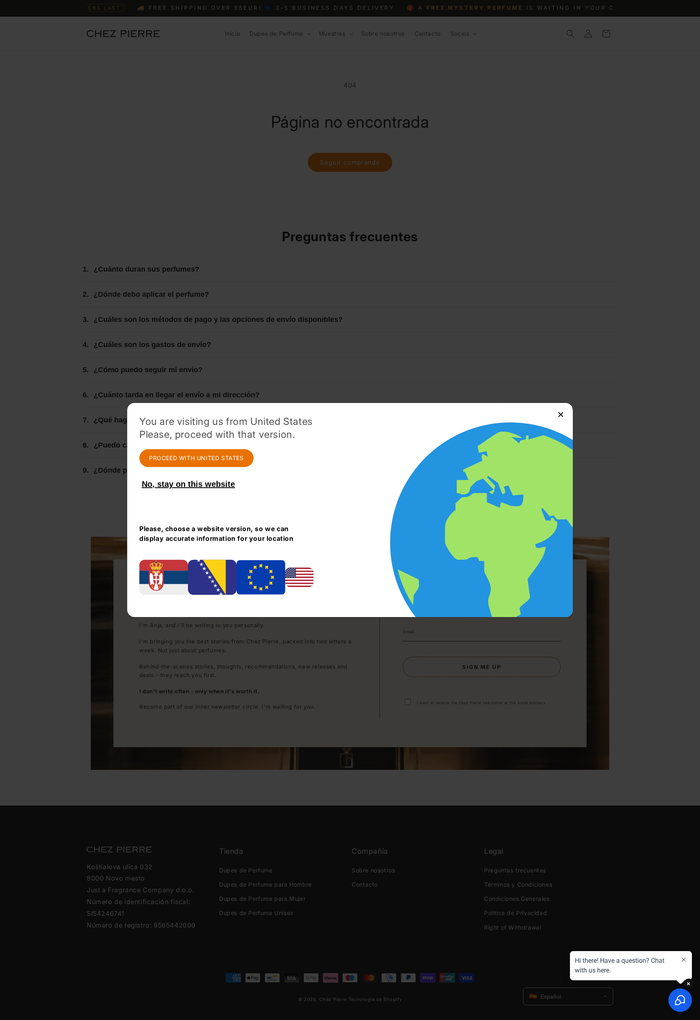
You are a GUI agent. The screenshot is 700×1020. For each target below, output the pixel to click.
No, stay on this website (188, 484)
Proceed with (196, 457)
